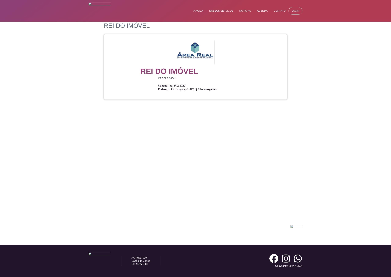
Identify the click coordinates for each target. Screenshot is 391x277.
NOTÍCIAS (245, 10)
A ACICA (198, 10)
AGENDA (262, 10)
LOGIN (295, 10)
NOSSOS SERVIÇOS (221, 10)
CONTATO (279, 10)
